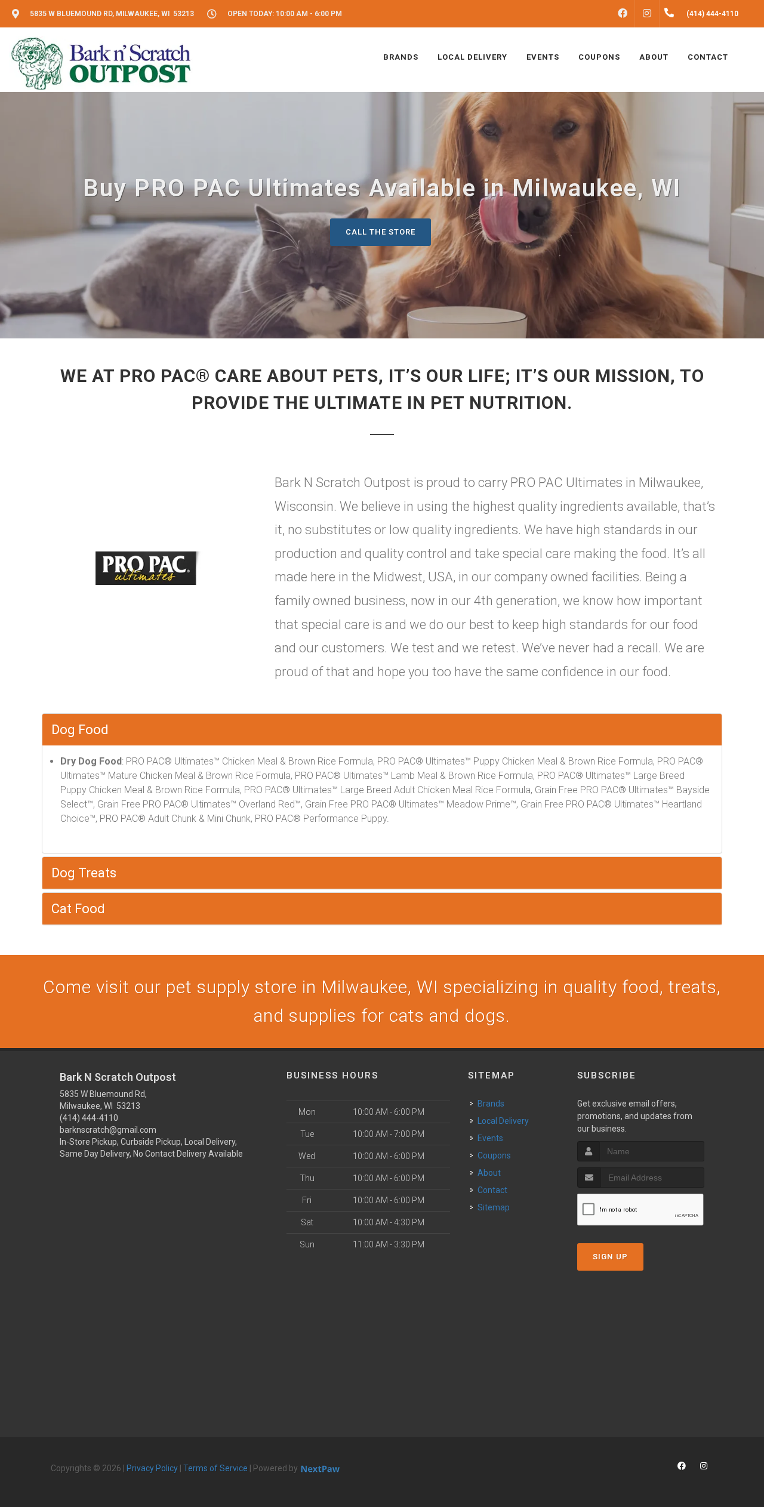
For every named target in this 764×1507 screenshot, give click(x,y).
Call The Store (380, 231)
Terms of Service (215, 1468)
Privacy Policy (152, 1468)
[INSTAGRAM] (647, 13)
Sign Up (610, 1256)
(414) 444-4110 (89, 1118)
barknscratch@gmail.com (108, 1130)
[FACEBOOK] (622, 13)
